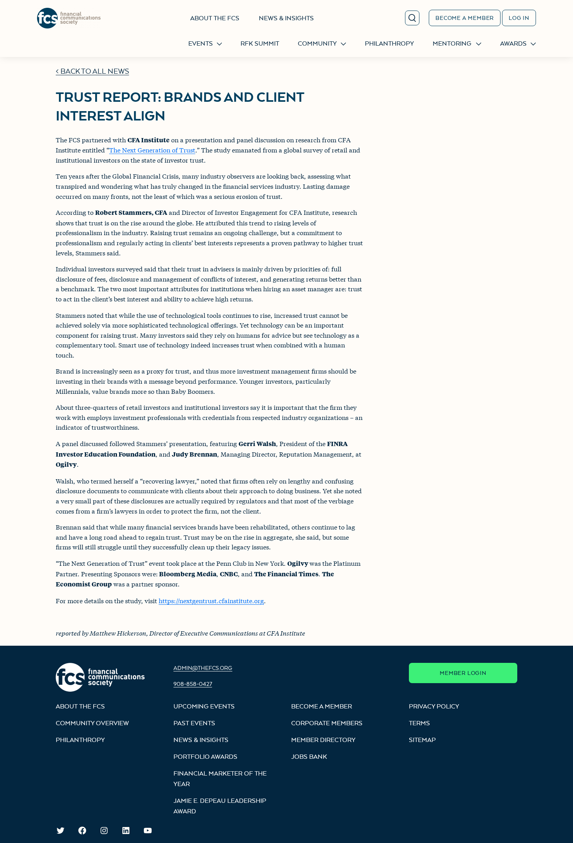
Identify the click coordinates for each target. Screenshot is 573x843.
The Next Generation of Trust (152, 149)
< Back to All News (92, 71)
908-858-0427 (192, 683)
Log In (519, 17)
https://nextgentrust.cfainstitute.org (211, 600)
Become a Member (464, 17)
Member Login (463, 673)
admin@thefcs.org (202, 667)
